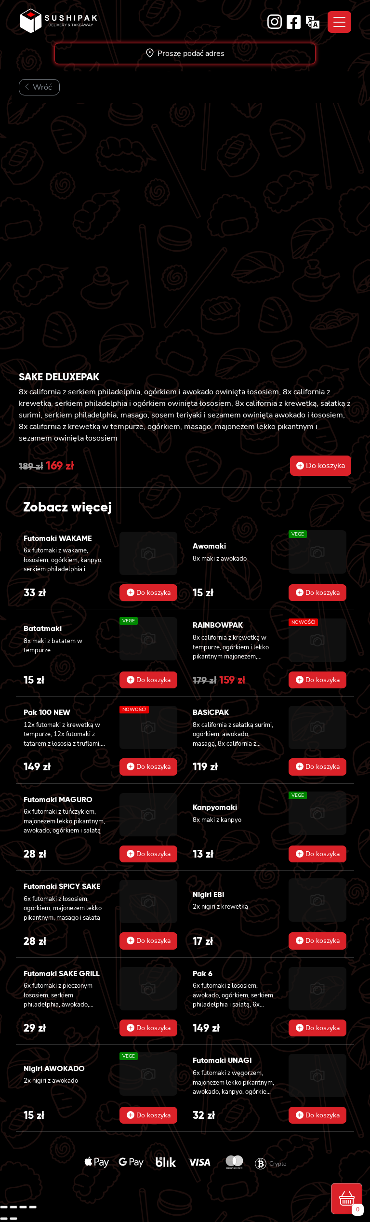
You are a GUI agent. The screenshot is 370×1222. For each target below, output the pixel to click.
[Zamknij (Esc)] (33, 1207)
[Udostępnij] (23, 1207)
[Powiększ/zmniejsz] (4, 1207)
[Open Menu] (339, 22)
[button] (320, 466)
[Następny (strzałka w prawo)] (13, 1218)
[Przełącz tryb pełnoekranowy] (13, 1207)
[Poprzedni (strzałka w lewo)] (4, 1218)
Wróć (41, 87)
